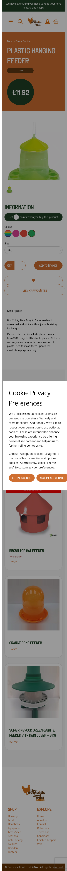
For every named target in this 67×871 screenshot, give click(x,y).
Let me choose (21, 478)
